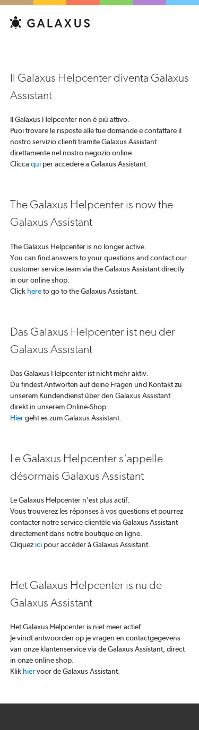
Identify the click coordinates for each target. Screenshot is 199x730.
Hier (16, 418)
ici (38, 544)
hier (29, 671)
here (34, 291)
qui (36, 164)
